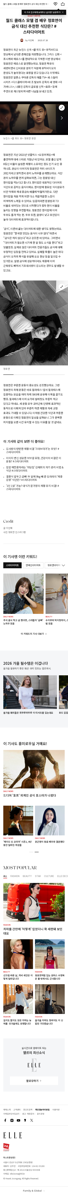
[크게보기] (62, 108)
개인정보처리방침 (42, 1109)
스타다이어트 (12, 565)
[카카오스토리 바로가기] (25, 1120)
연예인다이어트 (33, 565)
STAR (38, 876)
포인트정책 (27, 1109)
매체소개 (7, 1109)
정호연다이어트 (55, 565)
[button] (62, 118)
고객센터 (17, 1109)
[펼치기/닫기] (62, 565)
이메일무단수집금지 (11, 1113)
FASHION (14, 876)
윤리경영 (40, 1113)
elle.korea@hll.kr (17, 1173)
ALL (5, 876)
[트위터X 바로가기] (32, 1120)
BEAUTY (27, 876)
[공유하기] (63, 4)
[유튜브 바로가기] (18, 1120)
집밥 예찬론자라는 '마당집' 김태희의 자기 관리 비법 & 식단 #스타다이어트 (34, 469)
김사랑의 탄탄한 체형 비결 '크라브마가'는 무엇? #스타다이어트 (32, 450)
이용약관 (56, 1109)
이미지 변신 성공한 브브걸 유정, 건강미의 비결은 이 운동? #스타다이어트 (33, 459)
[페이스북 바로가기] (5, 1120)
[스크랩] (55, 4)
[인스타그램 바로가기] (12, 1120)
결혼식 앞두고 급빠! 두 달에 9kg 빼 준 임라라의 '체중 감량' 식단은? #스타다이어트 (34, 478)
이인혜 (31, 40)
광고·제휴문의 (28, 1113)
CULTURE (49, 876)
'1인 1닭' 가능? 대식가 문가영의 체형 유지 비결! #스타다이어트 (32, 487)
